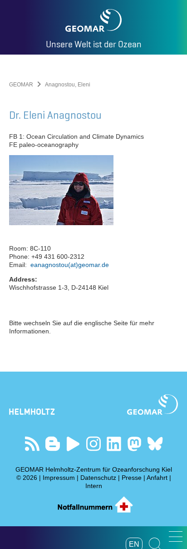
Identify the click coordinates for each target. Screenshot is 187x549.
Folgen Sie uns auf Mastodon (135, 444)
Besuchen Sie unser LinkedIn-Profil (114, 444)
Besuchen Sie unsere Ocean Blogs (53, 444)
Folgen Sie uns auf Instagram (94, 444)
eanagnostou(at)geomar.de (69, 264)
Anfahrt (157, 477)
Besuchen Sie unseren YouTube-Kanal (73, 444)
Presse (132, 477)
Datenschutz (98, 477)
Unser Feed (32, 444)
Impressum (59, 477)
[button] (175, 536)
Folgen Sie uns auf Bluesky (155, 444)
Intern (93, 485)
